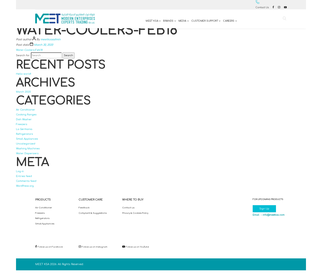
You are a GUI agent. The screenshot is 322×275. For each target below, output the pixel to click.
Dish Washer (24, 119)
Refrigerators (24, 134)
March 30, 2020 (43, 44)
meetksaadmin (51, 39)
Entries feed (24, 176)
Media (182, 21)
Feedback (84, 207)
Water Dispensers (27, 153)
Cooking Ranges (26, 114)
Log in (20, 171)
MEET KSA (152, 21)
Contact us (128, 207)
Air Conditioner (25, 109)
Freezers (21, 124)
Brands (168, 21)
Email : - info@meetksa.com (269, 215)
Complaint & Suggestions (93, 213)
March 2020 (23, 92)
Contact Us (262, 7)
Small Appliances (27, 139)
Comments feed (26, 181)
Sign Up (264, 208)
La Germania (24, 129)
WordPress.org (25, 186)
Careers (228, 21)
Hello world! (23, 74)
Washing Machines (28, 148)
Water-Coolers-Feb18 (29, 50)
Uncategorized (25, 143)
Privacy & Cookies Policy (135, 213)
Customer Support (204, 21)
